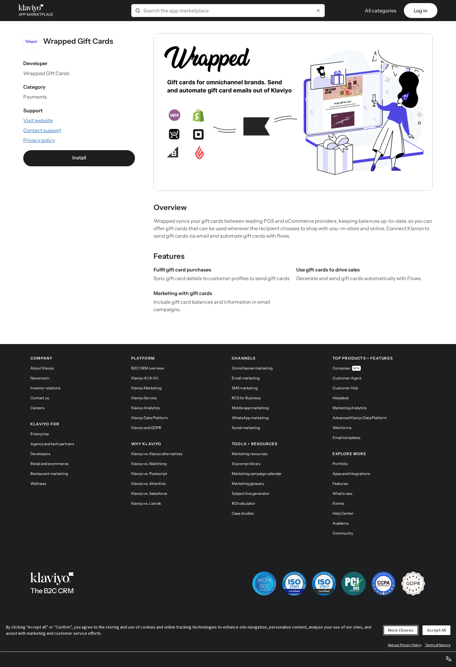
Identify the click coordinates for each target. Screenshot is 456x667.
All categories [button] (380, 10)
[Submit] (137, 10)
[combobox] (228, 10)
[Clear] (318, 10)
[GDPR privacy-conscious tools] (413, 583)
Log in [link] (420, 10)
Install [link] (79, 157)
